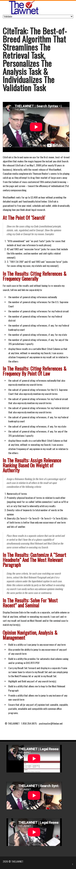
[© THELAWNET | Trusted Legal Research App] (23, 13)
